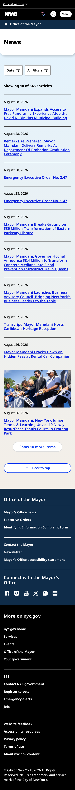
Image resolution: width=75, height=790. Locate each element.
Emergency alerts (18, 699)
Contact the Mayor (18, 544)
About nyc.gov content (22, 754)
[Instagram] (16, 593)
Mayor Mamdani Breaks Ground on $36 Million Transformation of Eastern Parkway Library (37, 228)
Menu (66, 14)
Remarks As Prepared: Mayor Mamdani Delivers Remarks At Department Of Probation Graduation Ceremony (37, 147)
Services (10, 636)
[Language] (43, 14)
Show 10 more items (37, 446)
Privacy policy (15, 739)
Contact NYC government (24, 684)
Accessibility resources (22, 731)
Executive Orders (17, 520)
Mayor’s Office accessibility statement (34, 559)
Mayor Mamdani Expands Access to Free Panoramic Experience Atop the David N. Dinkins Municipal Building (35, 113)
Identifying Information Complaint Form (36, 527)
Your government (18, 659)
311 (6, 676)
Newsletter (13, 552)
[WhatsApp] (45, 593)
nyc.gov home (15, 629)
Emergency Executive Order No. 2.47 (35, 177)
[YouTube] (26, 593)
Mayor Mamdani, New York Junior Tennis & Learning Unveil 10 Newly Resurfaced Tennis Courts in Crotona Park (36, 426)
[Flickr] (55, 593)
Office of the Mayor (25, 24)
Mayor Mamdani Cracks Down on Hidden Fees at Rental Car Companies (37, 354)
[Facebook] (7, 593)
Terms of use (14, 746)
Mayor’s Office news (20, 512)
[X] (36, 593)
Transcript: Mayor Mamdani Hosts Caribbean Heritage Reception (34, 326)
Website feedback (18, 724)
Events (9, 644)
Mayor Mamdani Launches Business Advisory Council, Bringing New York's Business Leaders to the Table (37, 296)
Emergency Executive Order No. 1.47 (35, 201)
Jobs (7, 706)
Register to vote (17, 691)
